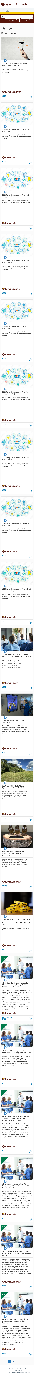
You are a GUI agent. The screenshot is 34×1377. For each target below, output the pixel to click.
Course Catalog (8, 1368)
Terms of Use (17, 1368)
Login (3, 9)
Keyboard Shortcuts (17, 1370)
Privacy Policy (25, 1368)
